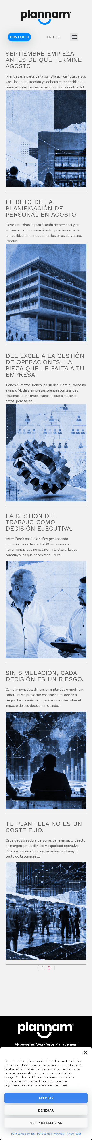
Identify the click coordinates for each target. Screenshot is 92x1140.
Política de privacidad (50, 1134)
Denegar (46, 1110)
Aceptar (46, 1098)
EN (49, 37)
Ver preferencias (46, 1123)
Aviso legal (74, 1134)
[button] (85, 1052)
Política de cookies (23, 1134)
